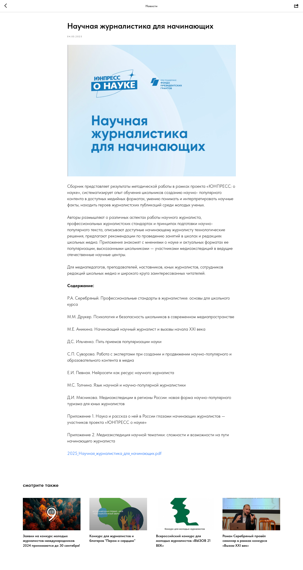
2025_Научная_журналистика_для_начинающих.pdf (114, 453)
